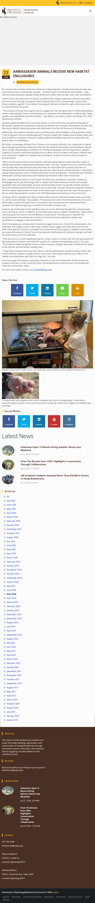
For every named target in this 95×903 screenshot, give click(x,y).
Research (16, 896)
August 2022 (12, 638)
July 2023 (11, 626)
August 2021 (12, 687)
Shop (87, 896)
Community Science (32, 896)
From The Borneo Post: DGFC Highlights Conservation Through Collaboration (28, 814)
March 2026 (12, 517)
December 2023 (14, 614)
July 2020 (11, 712)
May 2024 (11, 594)
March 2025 (12, 557)
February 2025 (13, 561)
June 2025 (11, 545)
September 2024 (14, 577)
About (6, 896)
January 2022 (13, 667)
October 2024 (13, 573)
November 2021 (14, 675)
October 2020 (13, 703)
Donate (6, 899)
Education (49, 896)
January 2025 (13, 565)
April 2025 (11, 553)
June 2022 (11, 646)
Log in (56, 892)
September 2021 (14, 683)
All (8, 496)
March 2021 (12, 699)
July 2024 (11, 586)
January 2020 (13, 716)
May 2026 (11, 509)
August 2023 (12, 622)
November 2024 (14, 569)
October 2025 (13, 533)
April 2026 (11, 513)
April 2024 (11, 598)
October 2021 (13, 679)
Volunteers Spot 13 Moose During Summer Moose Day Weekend (30, 792)
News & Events (75, 896)
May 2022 (11, 651)
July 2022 (11, 643)
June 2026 (11, 504)
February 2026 (13, 521)
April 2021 (11, 695)
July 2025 (11, 541)
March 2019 (12, 720)
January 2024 (13, 610)
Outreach (61, 896)
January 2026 (13, 525)
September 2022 (14, 634)
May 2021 (11, 691)
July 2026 (11, 500)
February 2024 (13, 606)
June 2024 (11, 590)
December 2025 (14, 529)
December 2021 (14, 671)
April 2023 (11, 630)
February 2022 (13, 663)
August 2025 (12, 537)
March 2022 (12, 659)
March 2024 (12, 602)
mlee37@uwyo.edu (43, 269)
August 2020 (12, 707)
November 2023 (14, 618)
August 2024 (12, 582)
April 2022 (11, 655)
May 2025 (11, 549)
